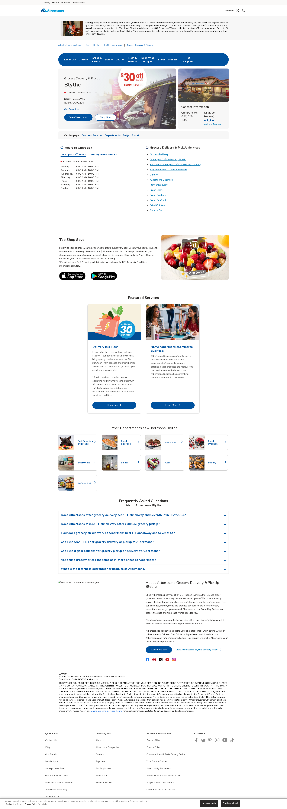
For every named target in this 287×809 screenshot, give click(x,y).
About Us (101, 740)
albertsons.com (161, 649)
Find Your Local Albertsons (59, 782)
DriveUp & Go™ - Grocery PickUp (168, 159)
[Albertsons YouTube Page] (225, 741)
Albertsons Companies (107, 747)
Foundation (101, 775)
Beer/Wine (86, 462)
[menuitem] (70, 60)
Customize (11, 804)
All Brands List (52, 796)
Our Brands (51, 754)
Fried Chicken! (157, 205)
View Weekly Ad (78, 117)
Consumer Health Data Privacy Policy (165, 754)
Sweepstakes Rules (55, 768)
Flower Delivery (158, 185)
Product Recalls (104, 782)
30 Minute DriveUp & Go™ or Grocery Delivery (175, 164)
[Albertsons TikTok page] (232, 741)
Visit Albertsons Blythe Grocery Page (198, 650)
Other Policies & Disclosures (160, 789)
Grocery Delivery (159, 154)
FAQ (47, 747)
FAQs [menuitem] (126, 135)
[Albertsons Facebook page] (197, 741)
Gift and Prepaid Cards (56, 775)
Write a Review (212, 124)
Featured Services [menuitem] (92, 135)
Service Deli (156, 210)
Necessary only (209, 803)
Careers (100, 754)
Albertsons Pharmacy (56, 789)
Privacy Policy (153, 747)
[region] (143, 803)
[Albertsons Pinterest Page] (210, 741)
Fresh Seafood (158, 200)
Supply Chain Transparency (160, 782)
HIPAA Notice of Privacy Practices (164, 775)
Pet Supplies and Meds (86, 442)
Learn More (180, 405)
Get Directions (72, 109)
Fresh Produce (158, 195)
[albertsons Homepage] (52, 11)
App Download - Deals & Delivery (168, 169)
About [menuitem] (135, 135)
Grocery (46, 2)
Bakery (154, 174)
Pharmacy (65, 2)
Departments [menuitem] (113, 135)
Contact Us (51, 740)
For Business (79, 2)
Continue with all (231, 803)
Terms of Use (153, 740)
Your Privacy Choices (156, 761)
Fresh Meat (156, 190)
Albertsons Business (161, 179)
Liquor (129, 462)
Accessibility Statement (158, 768)
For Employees (103, 768)
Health (55, 2)
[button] (232, 10)
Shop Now (105, 117)
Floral (173, 462)
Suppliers (100, 761)
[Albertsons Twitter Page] (203, 741)
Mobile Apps (51, 761)
